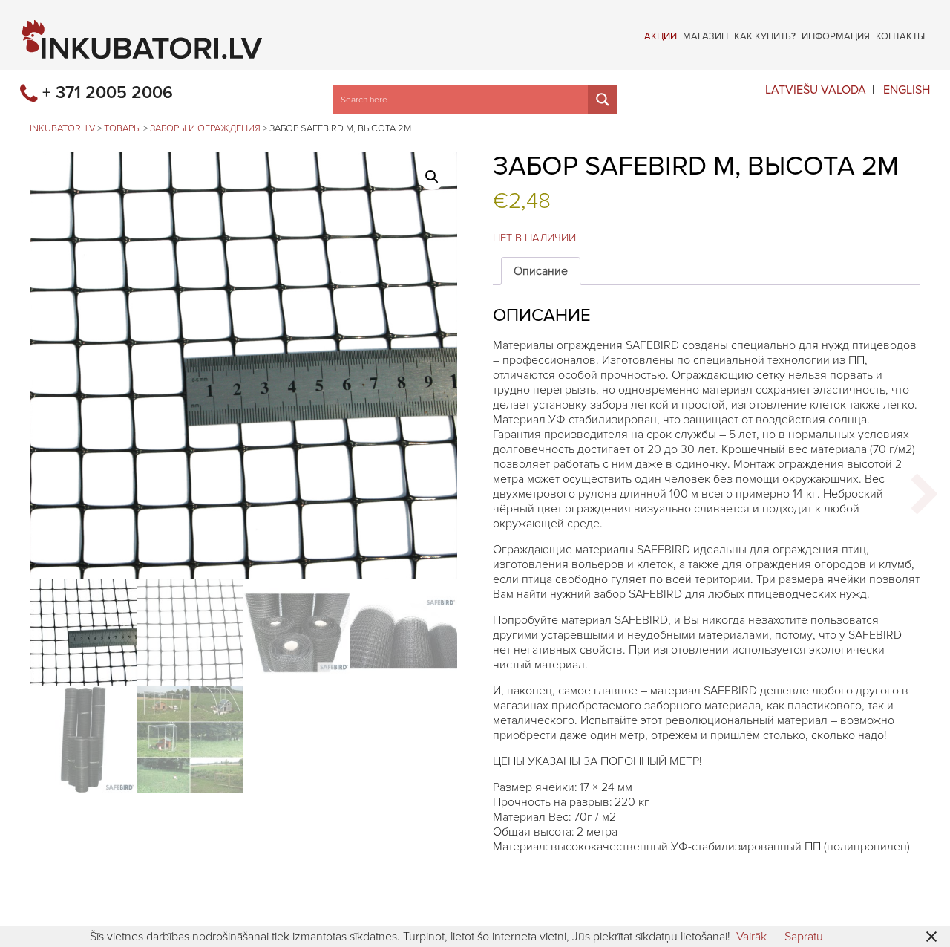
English (906, 89)
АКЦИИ (660, 35)
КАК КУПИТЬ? (765, 35)
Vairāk (751, 937)
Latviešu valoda (815, 89)
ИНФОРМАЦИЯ (836, 35)
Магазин (705, 35)
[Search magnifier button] (603, 99)
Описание (541, 271)
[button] (432, 176)
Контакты (900, 35)
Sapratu (803, 937)
